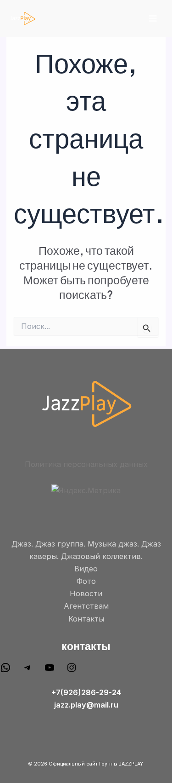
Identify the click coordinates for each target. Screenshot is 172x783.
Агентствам (86, 605)
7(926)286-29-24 (88, 692)
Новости (86, 593)
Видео (86, 568)
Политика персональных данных (86, 464)
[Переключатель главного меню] (152, 18)
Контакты (86, 618)
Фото (86, 581)
